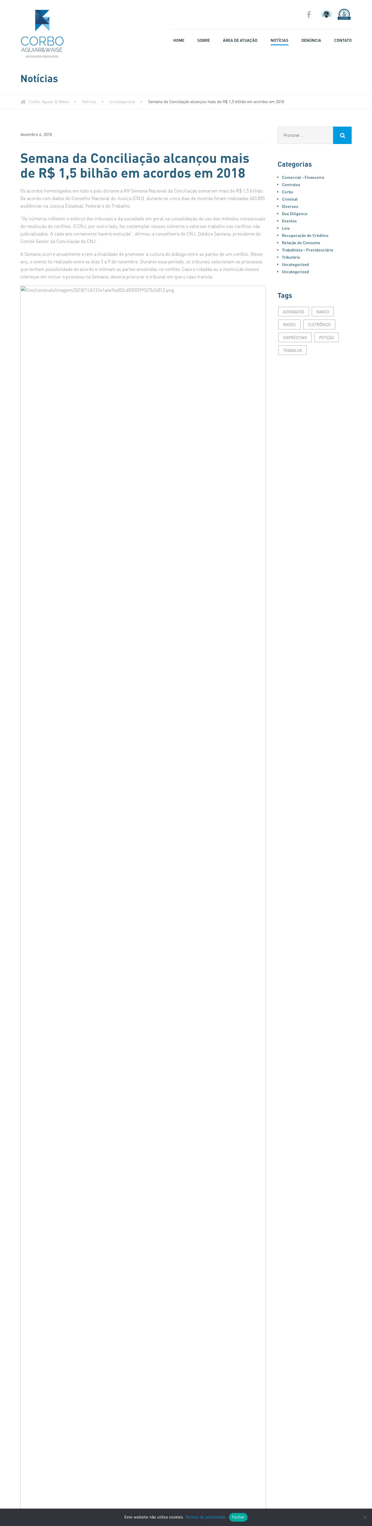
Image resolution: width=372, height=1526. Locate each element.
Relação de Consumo (301, 242)
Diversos (290, 206)
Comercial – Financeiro (303, 177)
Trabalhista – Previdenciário (307, 249)
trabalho (292, 350)
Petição (326, 337)
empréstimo (295, 337)
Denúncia (311, 40)
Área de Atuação (240, 40)
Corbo (287, 191)
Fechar (238, 1517)
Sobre (203, 40)
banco (322, 311)
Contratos (291, 184)
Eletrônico (319, 324)
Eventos (289, 220)
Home (178, 40)
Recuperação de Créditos (305, 235)
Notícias (279, 40)
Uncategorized (295, 264)
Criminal (290, 198)
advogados (293, 311)
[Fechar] (365, 1517)
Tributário (291, 257)
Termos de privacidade (205, 1517)
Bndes (289, 324)
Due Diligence (294, 213)
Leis (286, 228)
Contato (343, 40)
